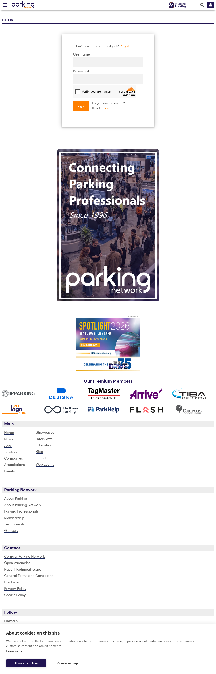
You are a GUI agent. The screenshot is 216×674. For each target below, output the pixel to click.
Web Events (45, 464)
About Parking (15, 498)
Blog (39, 451)
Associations (14, 465)
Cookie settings (67, 663)
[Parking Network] (23, 4)
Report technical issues (23, 569)
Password (81, 71)
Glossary (11, 530)
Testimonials (14, 524)
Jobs (8, 445)
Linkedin (11, 621)
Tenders (10, 452)
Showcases (45, 432)
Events (9, 471)
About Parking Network (22, 505)
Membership (14, 518)
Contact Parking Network (24, 556)
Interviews (44, 439)
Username (81, 54)
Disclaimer (12, 582)
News (8, 439)
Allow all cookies (26, 663)
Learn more (14, 651)
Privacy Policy (15, 588)
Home (9, 432)
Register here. (131, 46)
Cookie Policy (15, 595)
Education (44, 445)
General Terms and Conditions (28, 576)
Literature (44, 458)
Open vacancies (17, 563)
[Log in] (210, 5)
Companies (13, 458)
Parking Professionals (21, 511)
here (107, 108)
